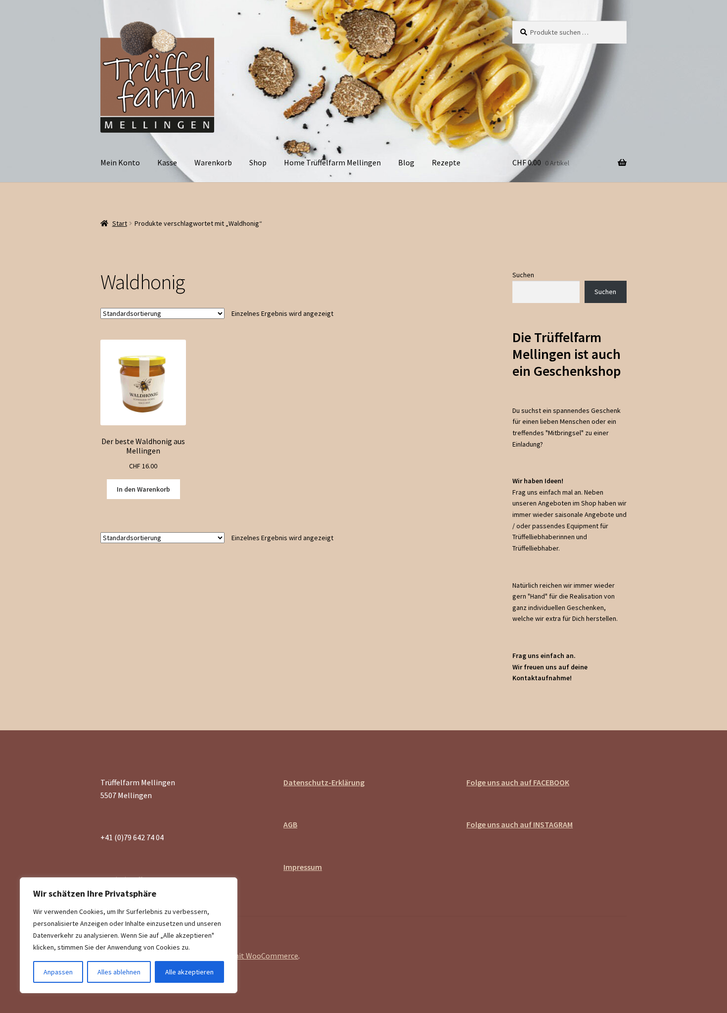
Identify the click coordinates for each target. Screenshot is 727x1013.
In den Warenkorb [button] (143, 489)
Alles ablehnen (118, 971)
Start (119, 223)
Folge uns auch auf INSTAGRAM (519, 824)
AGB (290, 824)
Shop (258, 162)
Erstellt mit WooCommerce (251, 956)
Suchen (523, 274)
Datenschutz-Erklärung (323, 782)
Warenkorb (213, 162)
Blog (406, 162)
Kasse (167, 162)
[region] (128, 935)
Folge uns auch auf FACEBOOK (517, 782)
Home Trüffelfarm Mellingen (332, 162)
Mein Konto (120, 162)
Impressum (302, 867)
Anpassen (58, 971)
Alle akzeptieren (189, 971)
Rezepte (446, 162)
